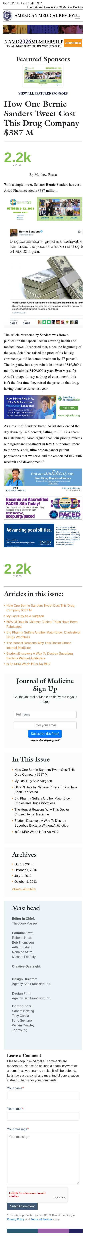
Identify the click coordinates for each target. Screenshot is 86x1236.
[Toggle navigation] (77, 17)
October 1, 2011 (25, 881)
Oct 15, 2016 (23, 864)
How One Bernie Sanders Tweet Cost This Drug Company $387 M (40, 608)
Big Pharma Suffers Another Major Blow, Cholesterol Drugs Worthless (43, 635)
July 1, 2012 (23, 876)
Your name (15, 1088)
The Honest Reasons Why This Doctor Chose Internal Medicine (38, 645)
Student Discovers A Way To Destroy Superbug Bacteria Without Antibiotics (39, 656)
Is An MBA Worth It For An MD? (28, 664)
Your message (18, 1129)
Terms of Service (41, 1219)
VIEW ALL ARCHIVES (24, 889)
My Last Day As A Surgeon (25, 616)
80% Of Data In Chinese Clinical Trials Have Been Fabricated (42, 624)
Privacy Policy (15, 1219)
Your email (15, 1108)
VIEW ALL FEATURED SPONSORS (43, 93)
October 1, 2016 (25, 870)
